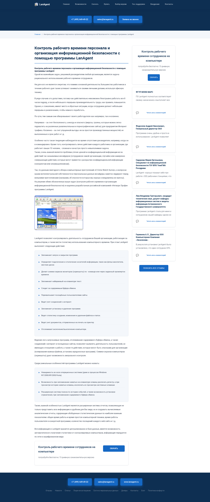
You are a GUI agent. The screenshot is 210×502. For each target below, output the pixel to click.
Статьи (67, 491)
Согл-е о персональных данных (105, 491)
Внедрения (154, 4)
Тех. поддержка (138, 4)
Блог (143, 491)
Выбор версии (121, 4)
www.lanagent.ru (131, 482)
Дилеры (124, 491)
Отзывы (49, 491)
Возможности (80, 4)
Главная (66, 4)
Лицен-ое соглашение (82, 491)
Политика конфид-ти (156, 491)
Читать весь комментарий (156, 113)
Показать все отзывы (153, 268)
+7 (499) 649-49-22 (79, 19)
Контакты (169, 4)
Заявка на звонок (130, 19)
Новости (58, 491)
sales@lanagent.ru (105, 19)
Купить (107, 4)
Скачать (95, 4)
